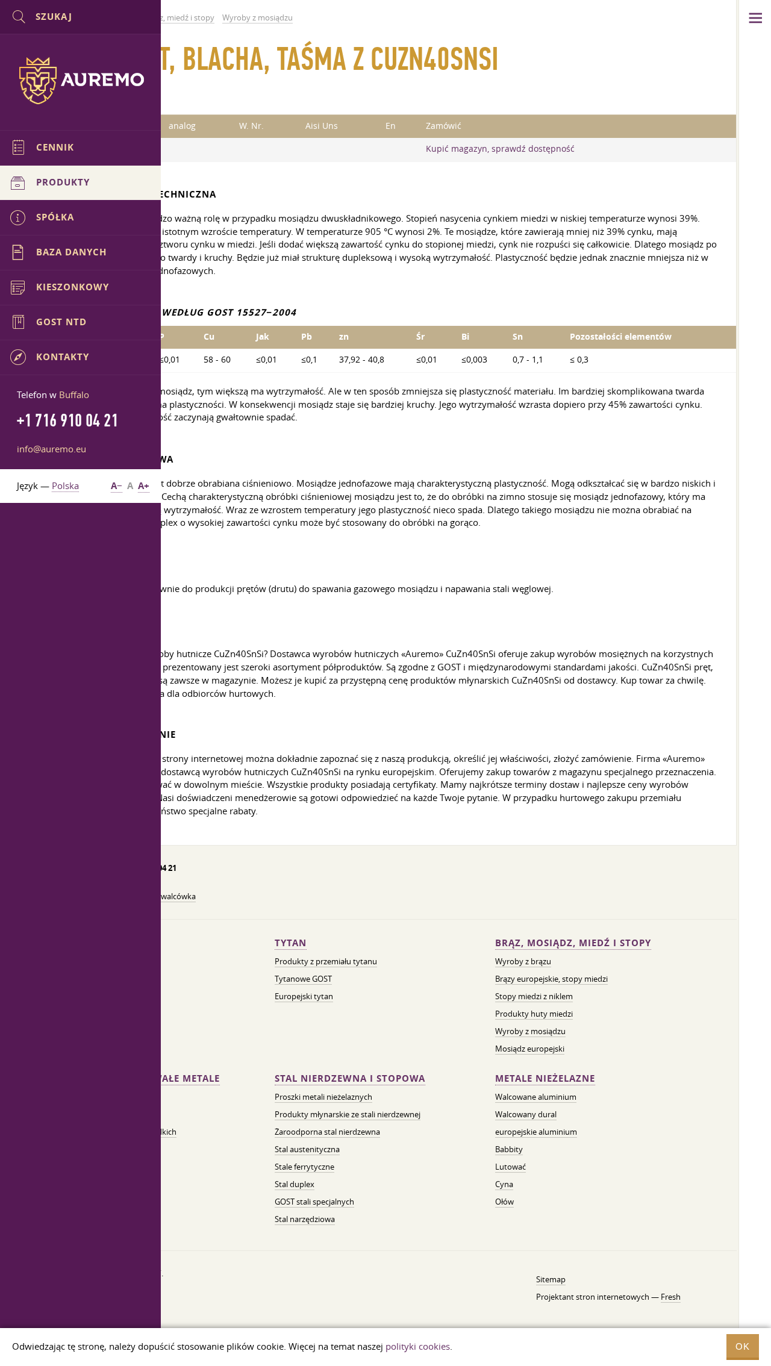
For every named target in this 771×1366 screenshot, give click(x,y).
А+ (143, 485)
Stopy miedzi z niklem (534, 996)
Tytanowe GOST (303, 978)
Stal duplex (294, 1184)
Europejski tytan (304, 996)
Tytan (291, 943)
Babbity (509, 1149)
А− (116, 485)
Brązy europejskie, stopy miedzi (551, 978)
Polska (65, 485)
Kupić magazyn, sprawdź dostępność (500, 148)
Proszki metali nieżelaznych (323, 1096)
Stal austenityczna (307, 1149)
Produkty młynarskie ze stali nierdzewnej (347, 1114)
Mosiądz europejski (529, 1048)
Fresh (671, 1296)
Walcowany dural (526, 1114)
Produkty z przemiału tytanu (326, 961)
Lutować (510, 1166)
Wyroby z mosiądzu (530, 1031)
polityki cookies (418, 1346)
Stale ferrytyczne (304, 1166)
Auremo (80, 80)
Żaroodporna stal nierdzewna (327, 1131)
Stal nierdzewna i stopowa (350, 1078)
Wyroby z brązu (523, 961)
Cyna (504, 1184)
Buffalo (74, 394)
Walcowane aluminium (535, 1096)
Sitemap (551, 1279)
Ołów (504, 1201)
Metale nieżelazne (545, 1078)
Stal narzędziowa (305, 1219)
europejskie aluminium (536, 1131)
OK (742, 1346)
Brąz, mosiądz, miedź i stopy (573, 943)
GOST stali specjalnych (314, 1201)
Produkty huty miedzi (534, 1013)
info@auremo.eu (51, 449)
